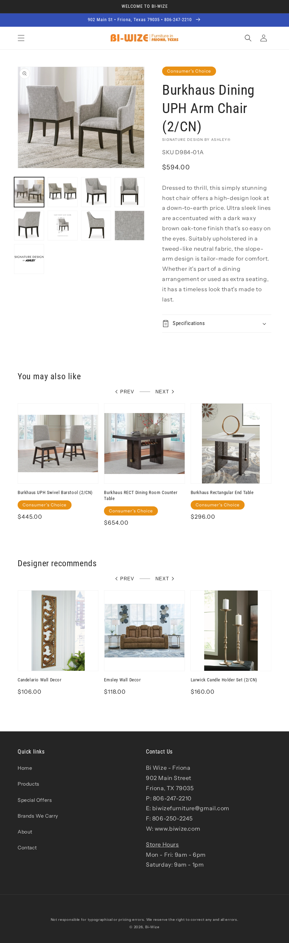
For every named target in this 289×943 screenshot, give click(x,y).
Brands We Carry (38, 816)
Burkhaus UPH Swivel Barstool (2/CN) (55, 492)
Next (162, 391)
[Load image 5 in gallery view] (29, 226)
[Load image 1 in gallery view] (29, 192)
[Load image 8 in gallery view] (129, 226)
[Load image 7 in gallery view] (96, 226)
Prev (127, 391)
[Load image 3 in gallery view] (96, 192)
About (25, 832)
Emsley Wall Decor (122, 679)
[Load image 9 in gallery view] (29, 259)
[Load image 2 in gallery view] (63, 192)
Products (28, 784)
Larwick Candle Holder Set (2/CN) (224, 679)
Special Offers (35, 800)
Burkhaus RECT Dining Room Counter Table (140, 495)
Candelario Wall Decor (40, 679)
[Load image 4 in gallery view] (129, 192)
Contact (27, 847)
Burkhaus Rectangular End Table (222, 492)
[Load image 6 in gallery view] (63, 226)
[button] (21, 38)
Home (25, 768)
